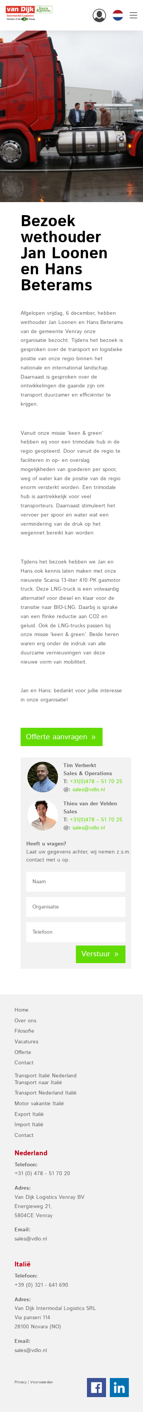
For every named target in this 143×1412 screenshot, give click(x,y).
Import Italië (28, 1125)
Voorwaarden (41, 1382)
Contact (24, 1063)
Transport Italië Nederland (45, 1076)
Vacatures (26, 1042)
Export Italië (29, 1114)
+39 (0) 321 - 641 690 (41, 1285)
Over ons (25, 1021)
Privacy (20, 1382)
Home (21, 1010)
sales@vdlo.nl (88, 789)
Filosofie (24, 1031)
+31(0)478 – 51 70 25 (96, 781)
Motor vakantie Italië (39, 1104)
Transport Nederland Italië (45, 1093)
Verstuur (95, 954)
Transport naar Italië (38, 1083)
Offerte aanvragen (56, 737)
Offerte (22, 1052)
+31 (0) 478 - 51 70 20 (42, 1173)
